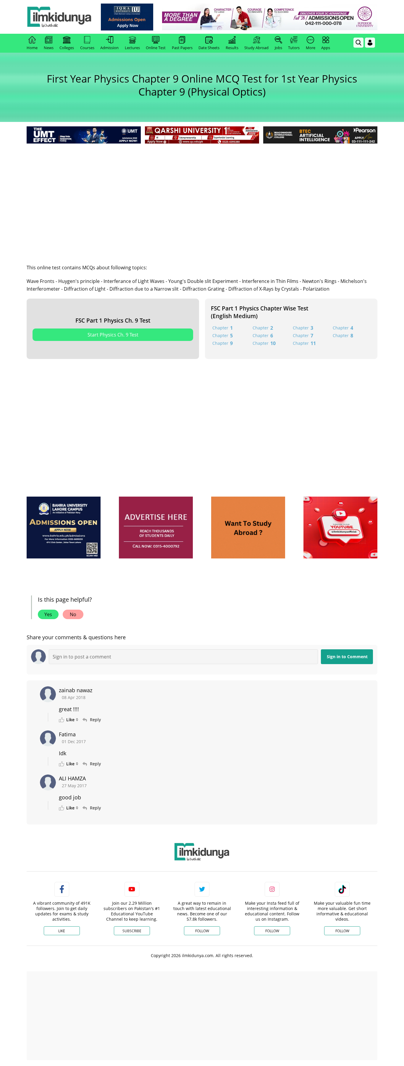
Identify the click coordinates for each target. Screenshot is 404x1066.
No (73, 614)
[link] (127, 17)
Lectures (132, 47)
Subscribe (131, 930)
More (310, 47)
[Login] (370, 43)
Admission (109, 47)
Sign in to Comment (347, 656)
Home (32, 47)
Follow (202, 930)
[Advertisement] (202, 189)
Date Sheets (208, 47)
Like (61, 930)
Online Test (156, 47)
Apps (325, 47)
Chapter (222, 328)
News (49, 47)
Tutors (294, 47)
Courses (87, 47)
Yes (48, 614)
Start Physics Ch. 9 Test (113, 334)
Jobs (278, 47)
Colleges (66, 47)
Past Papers (182, 47)
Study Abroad (256, 47)
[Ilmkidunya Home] (59, 16)
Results (232, 47)
